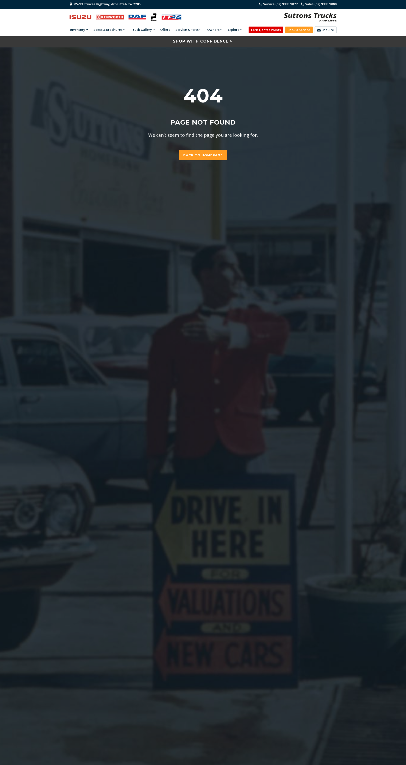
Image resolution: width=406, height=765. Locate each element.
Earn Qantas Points (266, 30)
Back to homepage (203, 155)
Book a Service (299, 30)
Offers (165, 29)
